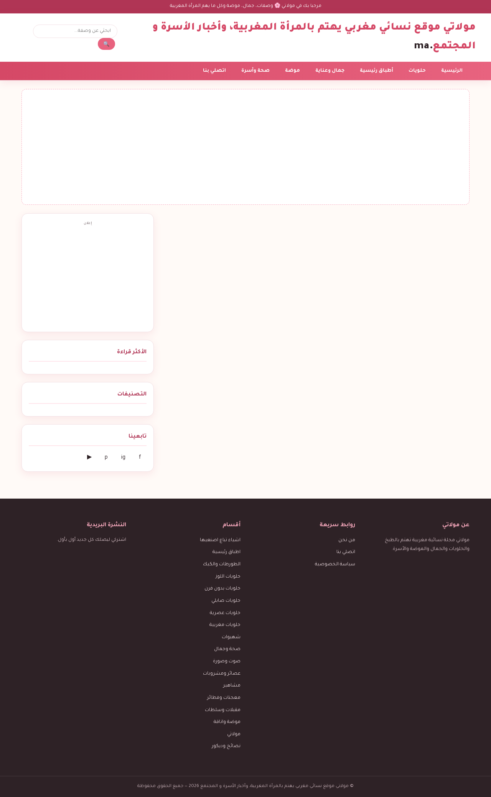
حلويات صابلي (226, 601)
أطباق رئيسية (376, 71)
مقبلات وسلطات (223, 710)
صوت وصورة (227, 661)
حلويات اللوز (228, 577)
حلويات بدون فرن (222, 588)
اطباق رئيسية (227, 552)
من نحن (346, 540)
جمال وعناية (329, 71)
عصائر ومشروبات (222, 674)
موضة (292, 71)
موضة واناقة (227, 722)
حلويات (417, 71)
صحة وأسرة (255, 71)
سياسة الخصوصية (335, 564)
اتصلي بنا (214, 71)
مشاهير (232, 685)
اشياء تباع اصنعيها (220, 540)
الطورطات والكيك (222, 564)
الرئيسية (452, 71)
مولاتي (234, 734)
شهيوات (231, 637)
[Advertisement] (245, 147)
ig (123, 458)
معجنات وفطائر (224, 698)
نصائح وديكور (226, 746)
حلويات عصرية (225, 613)
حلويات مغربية (225, 625)
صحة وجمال (227, 649)
